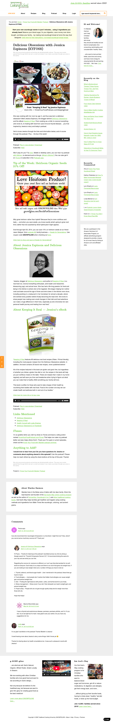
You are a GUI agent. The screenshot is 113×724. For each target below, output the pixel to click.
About (67, 717)
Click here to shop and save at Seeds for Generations (32, 240)
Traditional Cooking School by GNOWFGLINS (19, 5)
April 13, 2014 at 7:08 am (28, 549)
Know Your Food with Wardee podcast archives (39, 442)
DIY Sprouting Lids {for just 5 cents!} (91, 201)
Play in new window (27, 145)
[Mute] (62, 139)
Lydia (20, 624)
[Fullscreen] (68, 674)
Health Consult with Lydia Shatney (29, 423)
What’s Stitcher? (48, 155)
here (31, 152)
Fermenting (32, 497)
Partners (82, 717)
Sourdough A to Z (43, 497)
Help (72, 717)
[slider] (66, 139)
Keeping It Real (29, 121)
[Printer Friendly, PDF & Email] (18, 61)
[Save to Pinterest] (2, 362)
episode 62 (32, 232)
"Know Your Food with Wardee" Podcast (35, 22)
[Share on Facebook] (2, 358)
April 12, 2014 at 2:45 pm (26, 531)
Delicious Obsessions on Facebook (29, 425)
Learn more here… (85, 706)
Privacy (76, 717)
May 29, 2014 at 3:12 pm (31, 606)
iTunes (17, 158)
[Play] (15, 139)
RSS (22, 147)
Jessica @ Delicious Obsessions (31, 546)
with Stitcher (17, 155)
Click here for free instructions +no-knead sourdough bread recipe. (45, 37)
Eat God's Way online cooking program (57, 494)
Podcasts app (39, 158)
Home (19, 22)
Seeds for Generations (58, 232)
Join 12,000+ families (80, 3)
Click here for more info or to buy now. (26, 395)
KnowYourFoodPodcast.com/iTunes (31, 437)
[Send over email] (2, 366)
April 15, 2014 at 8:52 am (26, 626)
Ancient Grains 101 (90, 129)
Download (38, 145)
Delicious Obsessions (59, 118)
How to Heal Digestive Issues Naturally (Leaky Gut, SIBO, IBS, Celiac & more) (93, 135)
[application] (41, 139)
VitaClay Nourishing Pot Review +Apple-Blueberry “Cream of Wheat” (92, 97)
